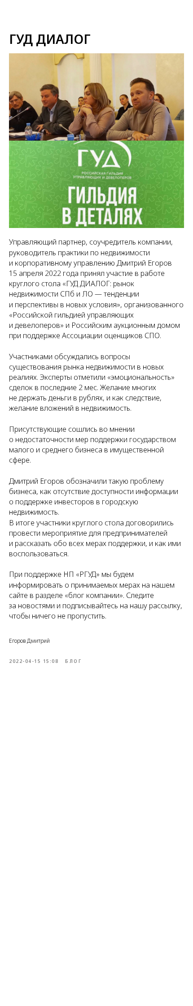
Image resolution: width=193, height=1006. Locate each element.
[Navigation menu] (11, 11)
